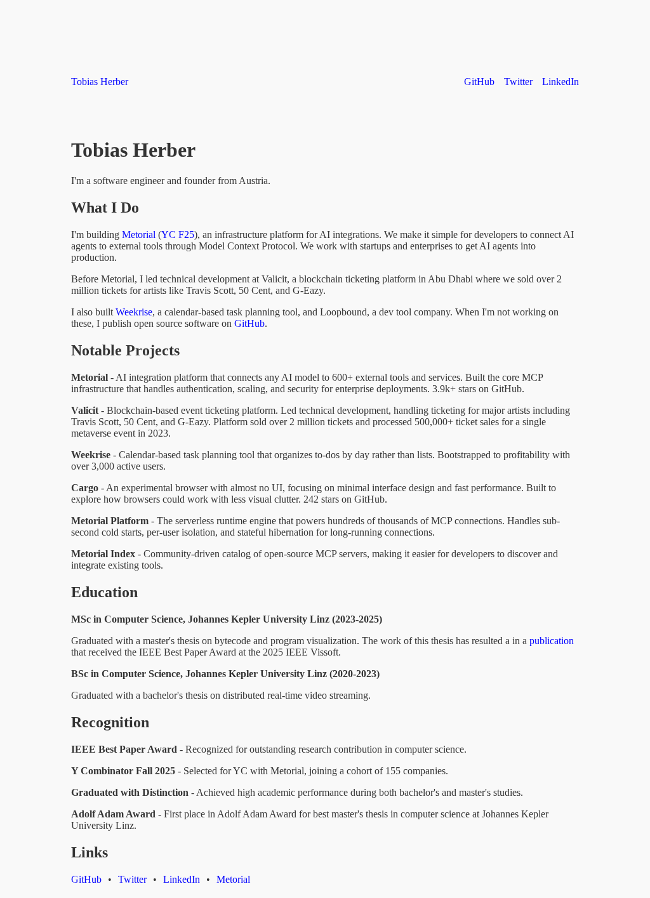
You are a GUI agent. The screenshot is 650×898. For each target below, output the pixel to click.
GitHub (479, 81)
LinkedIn (560, 81)
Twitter (518, 81)
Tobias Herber (99, 81)
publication (551, 640)
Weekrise (134, 312)
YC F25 (177, 234)
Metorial (139, 234)
